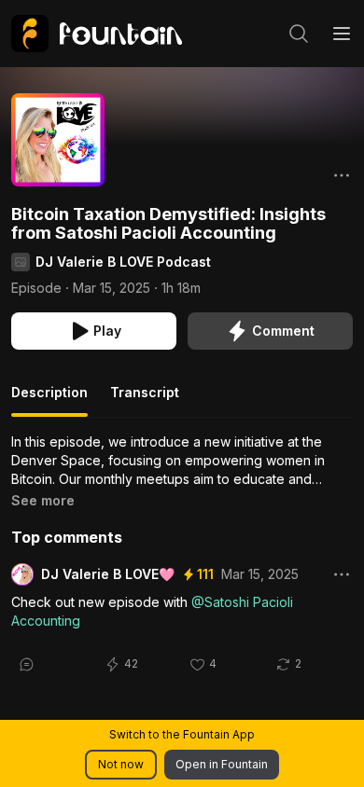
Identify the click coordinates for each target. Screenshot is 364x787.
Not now (121, 764)
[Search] (298, 33)
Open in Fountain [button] (221, 764)
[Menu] (341, 33)
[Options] (341, 175)
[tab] (49, 400)
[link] (96, 33)
